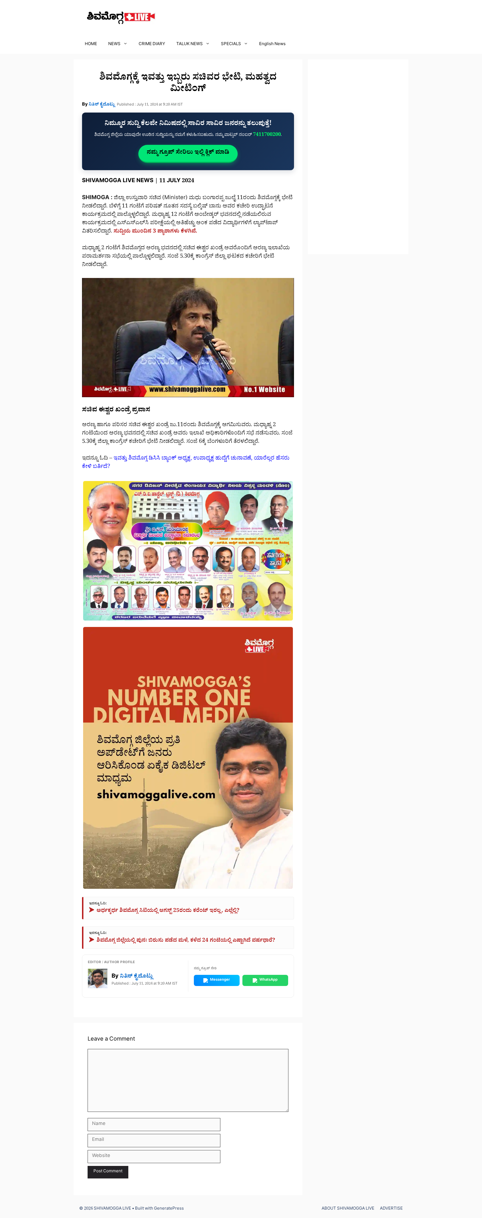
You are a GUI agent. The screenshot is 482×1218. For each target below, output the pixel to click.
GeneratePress (169, 1209)
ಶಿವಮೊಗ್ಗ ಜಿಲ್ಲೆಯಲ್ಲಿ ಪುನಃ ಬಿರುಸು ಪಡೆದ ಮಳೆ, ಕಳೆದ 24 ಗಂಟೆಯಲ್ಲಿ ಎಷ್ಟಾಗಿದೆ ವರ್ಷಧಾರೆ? (182, 941)
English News (272, 44)
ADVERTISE (391, 1209)
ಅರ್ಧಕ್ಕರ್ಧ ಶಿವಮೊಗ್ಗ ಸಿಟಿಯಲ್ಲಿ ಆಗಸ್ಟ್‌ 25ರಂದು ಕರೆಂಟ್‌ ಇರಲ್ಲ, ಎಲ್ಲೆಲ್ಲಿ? (164, 911)
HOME (91, 44)
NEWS (114, 44)
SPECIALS (231, 44)
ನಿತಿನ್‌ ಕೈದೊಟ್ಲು (102, 105)
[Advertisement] (358, 156)
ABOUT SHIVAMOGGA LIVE (348, 1209)
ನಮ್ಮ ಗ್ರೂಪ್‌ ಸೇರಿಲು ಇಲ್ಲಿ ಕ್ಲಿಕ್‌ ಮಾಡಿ (188, 153)
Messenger (220, 980)
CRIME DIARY (152, 44)
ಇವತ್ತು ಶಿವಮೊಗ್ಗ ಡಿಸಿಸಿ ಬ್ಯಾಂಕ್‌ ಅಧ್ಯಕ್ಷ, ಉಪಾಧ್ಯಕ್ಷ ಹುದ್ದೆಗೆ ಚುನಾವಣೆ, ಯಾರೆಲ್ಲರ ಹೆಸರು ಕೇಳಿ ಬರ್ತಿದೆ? (186, 463)
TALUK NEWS (189, 44)
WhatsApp (268, 980)
